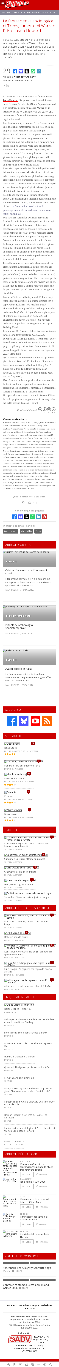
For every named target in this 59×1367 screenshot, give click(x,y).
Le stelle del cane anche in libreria (34, 1236)
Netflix (27, 12)
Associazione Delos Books (29, 1324)
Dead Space (10, 747)
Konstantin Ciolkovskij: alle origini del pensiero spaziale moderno (28, 953)
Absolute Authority (14, 778)
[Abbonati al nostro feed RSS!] (47, 721)
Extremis (8, 796)
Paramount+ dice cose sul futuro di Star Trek (34, 1201)
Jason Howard (10, 100)
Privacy (27, 1305)
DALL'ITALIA (25, 1161)
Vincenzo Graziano (25, 76)
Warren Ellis (43, 107)
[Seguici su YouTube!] (35, 721)
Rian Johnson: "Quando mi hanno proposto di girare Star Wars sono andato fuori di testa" (28, 1090)
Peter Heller (38, 12)
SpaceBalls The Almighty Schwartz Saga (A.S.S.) (27, 1269)
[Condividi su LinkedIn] (39, 71)
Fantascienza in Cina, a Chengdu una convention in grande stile (29, 1103)
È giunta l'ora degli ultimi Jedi (19, 1077)
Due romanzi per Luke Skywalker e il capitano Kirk (28, 1045)
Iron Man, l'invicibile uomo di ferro (22, 765)
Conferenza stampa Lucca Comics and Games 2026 (26, 1286)
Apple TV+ (6, 12)
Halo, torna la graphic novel (18, 884)
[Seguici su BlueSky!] (23, 721)
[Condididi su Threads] (27, 71)
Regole (35, 1305)
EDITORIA (24, 1214)
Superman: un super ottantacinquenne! (24, 858)
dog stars (50, 12)
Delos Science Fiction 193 (17, 1008)
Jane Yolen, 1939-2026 (33, 1181)
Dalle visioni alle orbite (16, 936)
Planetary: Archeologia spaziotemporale (19, 626)
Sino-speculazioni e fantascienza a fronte (26, 1032)
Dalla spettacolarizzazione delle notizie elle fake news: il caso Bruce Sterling (29, 1021)
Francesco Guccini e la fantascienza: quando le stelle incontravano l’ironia (36, 1166)
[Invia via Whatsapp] (33, 71)
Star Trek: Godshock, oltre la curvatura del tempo (26, 923)
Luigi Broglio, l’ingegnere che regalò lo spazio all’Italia (28, 970)
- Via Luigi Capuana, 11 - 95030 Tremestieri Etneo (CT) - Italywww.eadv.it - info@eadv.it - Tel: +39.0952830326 (32, 1343)
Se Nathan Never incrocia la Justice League (26, 897)
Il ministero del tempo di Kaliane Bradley (34, 1218)
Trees (45, 111)
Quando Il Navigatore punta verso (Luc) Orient (28, 1067)
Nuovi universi (11, 814)
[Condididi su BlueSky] (21, 71)
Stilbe (7, 1141)
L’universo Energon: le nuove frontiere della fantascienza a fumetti (27, 845)
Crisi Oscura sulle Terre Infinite (20, 871)
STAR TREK (25, 1196)
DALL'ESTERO (26, 1179)
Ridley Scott (17, 12)
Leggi (28, 1174)
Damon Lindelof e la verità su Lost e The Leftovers (25, 1116)
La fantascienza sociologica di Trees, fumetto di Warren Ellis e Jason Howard (29, 1129)
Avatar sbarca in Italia (18, 668)
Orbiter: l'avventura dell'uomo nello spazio (26, 572)
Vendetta (19, 1141)
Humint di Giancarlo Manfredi (19, 1056)
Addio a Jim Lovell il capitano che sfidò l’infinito (28, 986)
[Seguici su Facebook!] (12, 721)
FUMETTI (11, 561)
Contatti (30, 1308)
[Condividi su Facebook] (15, 71)
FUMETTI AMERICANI (18, 616)
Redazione (46, 1305)
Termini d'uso (14, 1305)
